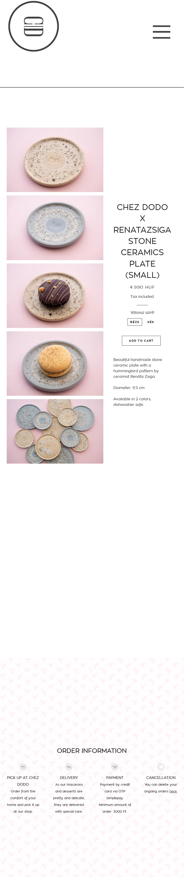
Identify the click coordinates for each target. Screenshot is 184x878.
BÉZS (134, 322)
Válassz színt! (142, 312)
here (173, 791)
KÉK (150, 322)
